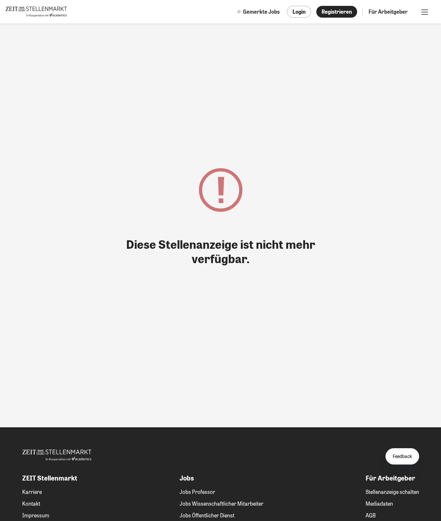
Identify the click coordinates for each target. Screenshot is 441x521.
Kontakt (31, 503)
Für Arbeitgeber (388, 11)
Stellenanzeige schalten (392, 491)
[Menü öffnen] (425, 12)
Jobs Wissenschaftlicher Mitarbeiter (221, 503)
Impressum (35, 515)
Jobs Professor (197, 491)
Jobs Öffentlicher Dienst (207, 515)
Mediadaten (379, 503)
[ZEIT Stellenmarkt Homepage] (36, 12)
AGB (371, 515)
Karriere (32, 491)
